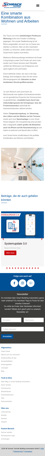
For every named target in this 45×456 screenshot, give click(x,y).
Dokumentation (6, 401)
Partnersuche (6, 388)
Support (4, 422)
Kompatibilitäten (7, 361)
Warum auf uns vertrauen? (10, 354)
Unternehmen (6, 412)
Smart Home (5, 351)
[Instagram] (22, 283)
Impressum (28, 451)
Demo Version (6, 385)
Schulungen (5, 439)
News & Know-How (12, 248)
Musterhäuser (6, 391)
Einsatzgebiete (6, 364)
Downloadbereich (7, 395)
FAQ (2, 398)
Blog (2, 371)
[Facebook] (14, 283)
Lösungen (4, 368)
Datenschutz (18, 451)
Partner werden (6, 432)
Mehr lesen (10, 253)
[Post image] (22, 224)
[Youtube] (31, 283)
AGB (42, 448)
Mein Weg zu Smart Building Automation (15, 381)
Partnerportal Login (8, 435)
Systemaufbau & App (8, 358)
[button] (37, 5)
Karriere (4, 418)
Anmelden (7, 336)
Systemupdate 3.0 (15, 243)
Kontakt (4, 415)
